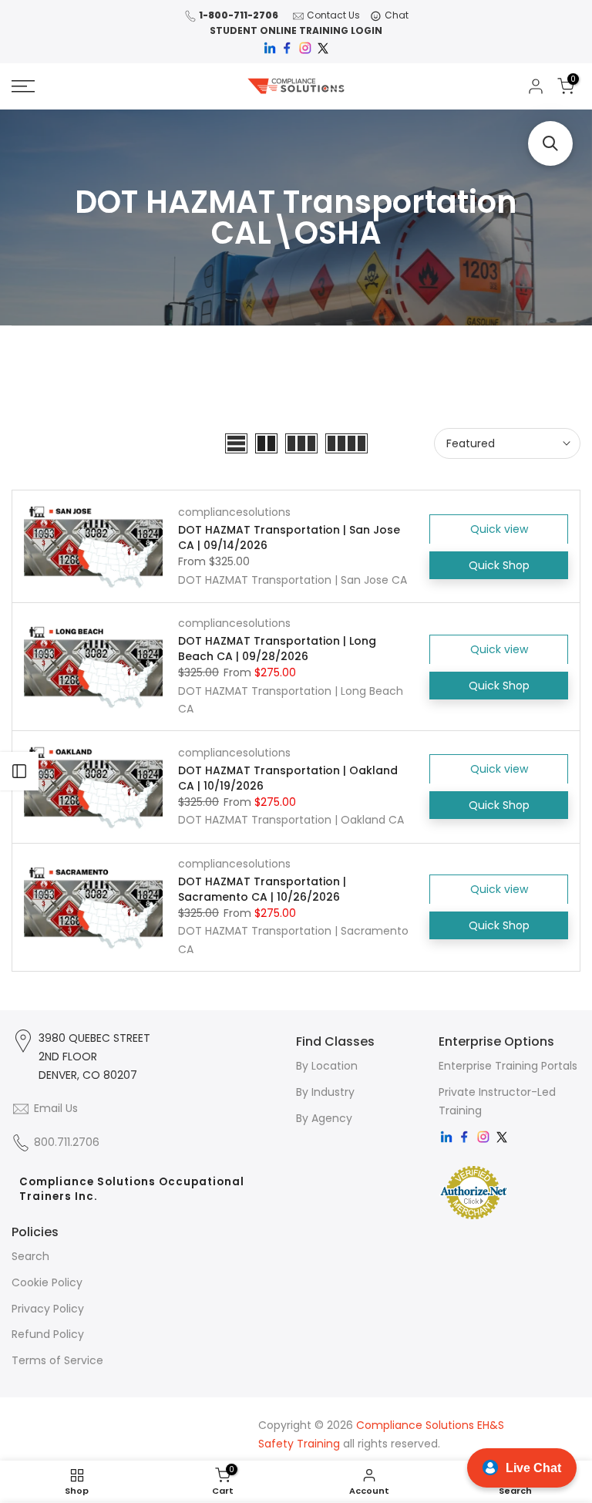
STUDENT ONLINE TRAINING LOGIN (296, 30)
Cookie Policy (47, 1282)
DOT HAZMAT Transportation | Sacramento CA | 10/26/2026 (262, 889)
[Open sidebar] (19, 771)
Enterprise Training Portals (508, 1065)
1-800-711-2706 (238, 15)
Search (30, 1256)
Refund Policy (48, 1334)
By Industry (325, 1092)
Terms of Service (57, 1360)
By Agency (324, 1118)
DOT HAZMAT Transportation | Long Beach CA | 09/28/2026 (277, 648)
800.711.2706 (66, 1142)
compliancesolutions (234, 512)
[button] (550, 143)
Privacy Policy (48, 1308)
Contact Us (333, 15)
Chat (397, 15)
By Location (327, 1065)
